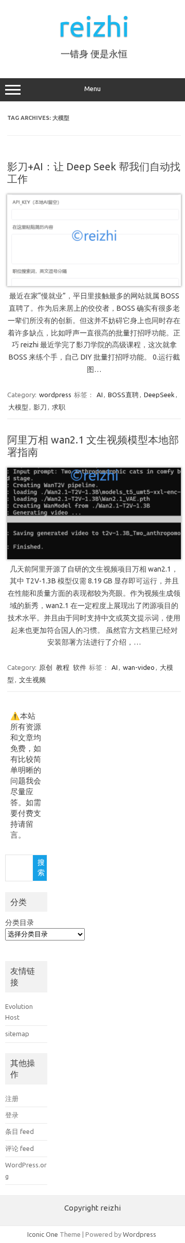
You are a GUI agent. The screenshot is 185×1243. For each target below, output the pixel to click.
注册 (11, 1098)
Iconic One (42, 1234)
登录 (11, 1114)
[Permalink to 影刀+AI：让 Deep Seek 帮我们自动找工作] (94, 283)
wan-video (139, 667)
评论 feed (19, 1148)
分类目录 (19, 922)
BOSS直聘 (123, 394)
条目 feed (19, 1131)
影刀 (40, 407)
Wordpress (139, 1234)
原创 (45, 667)
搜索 (41, 867)
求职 (58, 407)
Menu (92, 89)
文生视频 (32, 679)
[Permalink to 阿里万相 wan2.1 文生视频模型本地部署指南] (94, 557)
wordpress (55, 394)
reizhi (94, 26)
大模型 (18, 407)
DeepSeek (159, 394)
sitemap (17, 1033)
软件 (79, 667)
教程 (62, 667)
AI (100, 394)
